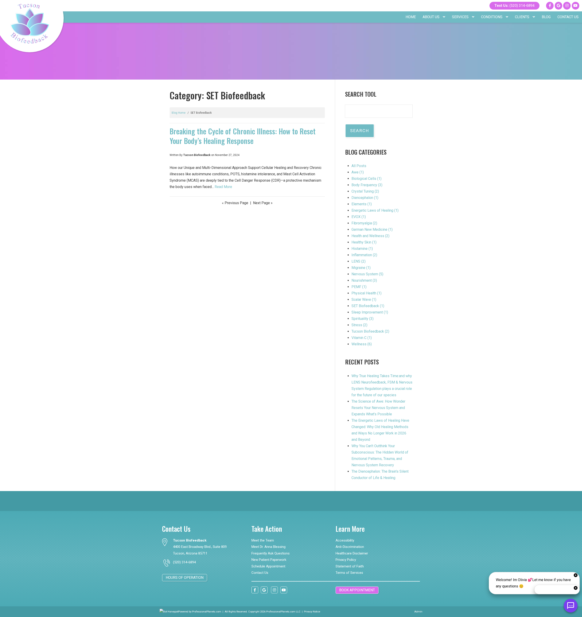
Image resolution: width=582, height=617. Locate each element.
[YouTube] (575, 5)
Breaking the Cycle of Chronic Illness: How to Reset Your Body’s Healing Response (243, 136)
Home (411, 17)
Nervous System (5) (367, 274)
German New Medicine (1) (372, 229)
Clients (522, 17)
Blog (546, 17)
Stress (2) (359, 325)
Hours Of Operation (184, 577)
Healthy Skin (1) (363, 242)
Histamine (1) (362, 248)
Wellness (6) (361, 344)
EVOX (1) (358, 217)
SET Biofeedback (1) (367, 306)
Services (460, 17)
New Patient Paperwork (268, 560)
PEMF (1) (358, 287)
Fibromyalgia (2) (364, 223)
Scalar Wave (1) (363, 299)
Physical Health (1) (366, 293)
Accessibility (345, 540)
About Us (431, 17)
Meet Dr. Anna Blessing (268, 547)
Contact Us (568, 17)
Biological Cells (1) (366, 178)
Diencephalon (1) (364, 198)
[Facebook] (550, 5)
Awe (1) (357, 172)
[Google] (558, 5)
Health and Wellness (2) (370, 236)
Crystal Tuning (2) (365, 191)
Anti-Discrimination (350, 547)
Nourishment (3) (364, 280)
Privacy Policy (346, 560)
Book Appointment (357, 590)
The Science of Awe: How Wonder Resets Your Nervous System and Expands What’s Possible (378, 407)
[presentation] (169, 611)
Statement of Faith (350, 566)
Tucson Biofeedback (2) (370, 331)
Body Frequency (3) (366, 185)
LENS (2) (358, 261)
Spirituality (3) (362, 318)
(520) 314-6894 (514, 5)
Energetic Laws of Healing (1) (375, 210)
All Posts (358, 166)
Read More (223, 187)
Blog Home (179, 112)
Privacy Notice (312, 611)
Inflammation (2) (364, 255)
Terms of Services (349, 573)
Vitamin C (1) (361, 338)
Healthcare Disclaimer (352, 553)
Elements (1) (361, 204)
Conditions (492, 17)
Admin (418, 611)
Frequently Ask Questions (270, 553)
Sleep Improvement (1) (369, 312)
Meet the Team (262, 540)
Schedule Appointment (268, 566)
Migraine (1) (361, 268)
